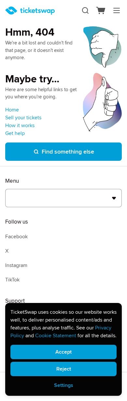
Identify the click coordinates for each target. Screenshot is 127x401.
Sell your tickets (23, 117)
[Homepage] (30, 11)
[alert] (63, 349)
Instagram (16, 265)
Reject (63, 369)
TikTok (12, 279)
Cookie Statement (55, 335)
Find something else (68, 151)
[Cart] (101, 10)
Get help (15, 133)
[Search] (85, 10)
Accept (63, 352)
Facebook (16, 236)
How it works (20, 125)
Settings (63, 385)
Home (12, 110)
